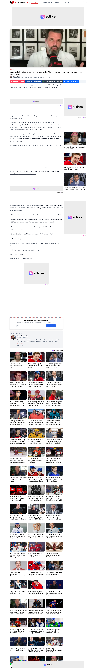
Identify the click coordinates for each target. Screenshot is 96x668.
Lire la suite (20, 343)
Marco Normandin (16, 76)
